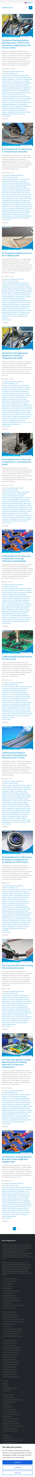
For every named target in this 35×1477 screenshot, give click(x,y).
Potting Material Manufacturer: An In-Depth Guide (17, 254)
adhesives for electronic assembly (11, 901)
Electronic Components (22, 602)
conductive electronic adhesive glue (12, 81)
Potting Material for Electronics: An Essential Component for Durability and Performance (17, 859)
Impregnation (7, 1390)
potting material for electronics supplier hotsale (15, 214)
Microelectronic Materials (18, 509)
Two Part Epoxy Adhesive (10, 1281)
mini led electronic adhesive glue (11, 1212)
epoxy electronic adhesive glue (21, 909)
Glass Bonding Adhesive (10, 1345)
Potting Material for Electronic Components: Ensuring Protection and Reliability (16, 558)
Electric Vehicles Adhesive (10, 1312)
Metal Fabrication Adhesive (10, 1317)
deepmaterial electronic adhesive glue (12, 185)
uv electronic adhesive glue (20, 924)
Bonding (5, 1381)
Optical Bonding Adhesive (10, 1371)
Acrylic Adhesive (7, 1286)
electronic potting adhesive (13, 407)
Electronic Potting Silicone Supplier (11, 816)
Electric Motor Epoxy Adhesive (11, 1414)
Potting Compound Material (23, 915)
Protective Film (7, 1303)
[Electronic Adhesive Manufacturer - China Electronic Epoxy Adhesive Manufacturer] (7, 7)
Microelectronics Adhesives (11, 1419)
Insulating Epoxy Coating (10, 1442)
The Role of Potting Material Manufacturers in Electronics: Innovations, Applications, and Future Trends (16, 44)
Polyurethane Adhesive (9, 1295)
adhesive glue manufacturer (11, 179)
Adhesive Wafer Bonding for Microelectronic (14, 899)
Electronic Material (21, 505)
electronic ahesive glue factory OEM (14, 192)
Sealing (5, 1383)
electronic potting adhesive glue (16, 797)
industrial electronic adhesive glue (16, 1208)
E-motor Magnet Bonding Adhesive (20, 1098)
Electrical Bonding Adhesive (10, 1376)
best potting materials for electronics (21, 497)
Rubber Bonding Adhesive (10, 1355)
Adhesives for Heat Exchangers (10, 793)
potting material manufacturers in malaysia (20, 310)
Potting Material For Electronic (10, 91)
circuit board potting (16, 694)
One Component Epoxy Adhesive (12, 1329)
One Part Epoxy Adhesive (10, 1278)
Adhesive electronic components (17, 592)
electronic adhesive (10, 291)
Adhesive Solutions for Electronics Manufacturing (15, 897)
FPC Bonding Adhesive (9, 1369)
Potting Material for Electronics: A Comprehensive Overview (17, 150)
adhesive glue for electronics (15, 789)
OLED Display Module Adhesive (12, 1423)
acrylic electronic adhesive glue (12, 75)
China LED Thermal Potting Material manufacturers (16, 499)
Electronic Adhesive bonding (24, 291)
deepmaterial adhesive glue (22, 183)
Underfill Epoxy (7, 1326)
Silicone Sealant (7, 1438)
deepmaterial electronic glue (18, 399)
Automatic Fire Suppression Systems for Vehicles (15, 389)
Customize (17, 1467)
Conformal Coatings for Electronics (13, 1440)
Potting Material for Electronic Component (19, 302)
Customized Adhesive (9, 1307)
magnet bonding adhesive (15, 1106)
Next (20, 1228)
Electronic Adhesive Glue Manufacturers (17, 1005)
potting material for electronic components (20, 617)
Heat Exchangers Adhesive (10, 1314)
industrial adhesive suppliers (19, 200)
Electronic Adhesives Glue (11, 73)
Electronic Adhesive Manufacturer (14, 71)
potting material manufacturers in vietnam (13, 114)
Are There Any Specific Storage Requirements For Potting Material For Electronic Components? (16, 1063)
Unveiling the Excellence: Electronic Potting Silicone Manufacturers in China (14, 755)
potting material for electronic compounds (13, 619)
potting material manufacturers (20, 521)
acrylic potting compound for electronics (15, 588)
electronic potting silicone (9, 1011)
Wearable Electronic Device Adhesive (13, 1426)
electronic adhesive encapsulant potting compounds (16, 293)
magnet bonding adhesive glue (21, 1108)
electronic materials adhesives (10, 1197)
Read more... (5, 118)
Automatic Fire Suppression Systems (20, 387)
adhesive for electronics (16, 893)
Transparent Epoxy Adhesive (11, 1333)
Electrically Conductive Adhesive (12, 1300)
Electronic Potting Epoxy (23, 806)
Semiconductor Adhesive (10, 1421)
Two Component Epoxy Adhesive (12, 1331)
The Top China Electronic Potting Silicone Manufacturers (17, 966)
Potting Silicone (14, 1020)
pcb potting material (25, 87)
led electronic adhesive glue (12, 1018)
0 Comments (7, 116)
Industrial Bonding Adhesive (11, 1352)
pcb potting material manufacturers (12, 89)
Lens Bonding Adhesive (9, 1367)
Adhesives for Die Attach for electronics (20, 596)
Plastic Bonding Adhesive (10, 1340)
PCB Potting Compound (9, 1411)
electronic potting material (20, 198)
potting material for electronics (13, 98)
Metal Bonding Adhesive (10, 1343)
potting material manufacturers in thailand (19, 112)
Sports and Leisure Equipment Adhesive (14, 1321)
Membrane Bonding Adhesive (11, 1362)
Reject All (18, 1473)
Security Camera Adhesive (10, 1428)
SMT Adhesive (7, 1404)
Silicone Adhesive (8, 1283)
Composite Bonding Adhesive (11, 1350)
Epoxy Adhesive (7, 1288)
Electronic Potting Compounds (10, 804)
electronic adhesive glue (11, 85)
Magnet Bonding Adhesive (10, 1374)
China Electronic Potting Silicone (10, 391)
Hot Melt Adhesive (8, 1293)
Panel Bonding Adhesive (10, 1359)
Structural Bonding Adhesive (11, 1298)
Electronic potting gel (14, 412)
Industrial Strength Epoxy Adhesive (12, 1336)
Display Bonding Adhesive (10, 1364)
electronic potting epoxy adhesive (11, 808)
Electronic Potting (15, 795)
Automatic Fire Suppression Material (13, 1305)
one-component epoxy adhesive (21, 822)
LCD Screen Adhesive (9, 1409)
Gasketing (6, 1435)
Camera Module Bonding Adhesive (12, 1399)
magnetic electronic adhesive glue (14, 608)
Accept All (17, 1462)
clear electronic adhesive (17, 287)
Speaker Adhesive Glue (9, 1402)
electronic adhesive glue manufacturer (20, 1001)
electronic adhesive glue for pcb (13, 403)
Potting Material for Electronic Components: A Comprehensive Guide (16, 462)
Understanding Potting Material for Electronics (17, 657)
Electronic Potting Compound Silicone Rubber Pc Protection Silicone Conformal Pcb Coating (16, 800)
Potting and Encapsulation (10, 1388)
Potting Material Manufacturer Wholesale (18, 218)
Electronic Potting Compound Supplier (17, 802)
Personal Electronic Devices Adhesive (13, 1319)
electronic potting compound (18, 409)
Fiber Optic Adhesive (9, 1397)
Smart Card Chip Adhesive (10, 1431)
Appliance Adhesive (8, 1395)
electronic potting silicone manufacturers (18, 814)
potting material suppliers (18, 1121)
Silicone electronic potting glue (18, 1022)
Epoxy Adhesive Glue (9, 1324)
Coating (5, 1385)
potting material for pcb (24, 102)
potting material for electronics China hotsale (17, 212)
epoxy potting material (13, 87)
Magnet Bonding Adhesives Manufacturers (13, 1110)
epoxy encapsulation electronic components (19, 414)
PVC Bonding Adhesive (9, 1357)
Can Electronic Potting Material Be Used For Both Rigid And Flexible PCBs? (17, 1159)
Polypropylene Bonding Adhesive (12, 1347)
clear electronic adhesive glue (23, 79)
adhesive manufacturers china (18, 791)
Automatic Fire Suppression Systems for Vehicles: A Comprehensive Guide (15, 355)
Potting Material (26, 89)
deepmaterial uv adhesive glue (10, 401)
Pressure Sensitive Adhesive (11, 1291)
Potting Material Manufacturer (10, 104)
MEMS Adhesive (7, 1416)
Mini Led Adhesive (8, 1407)
